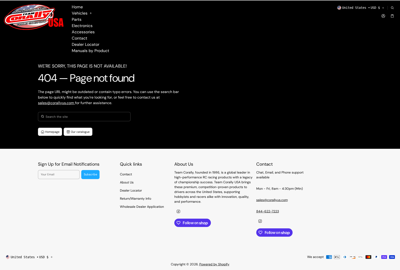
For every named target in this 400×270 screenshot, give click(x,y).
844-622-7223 (267, 211)
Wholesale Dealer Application (142, 207)
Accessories (83, 31)
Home (77, 6)
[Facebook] (178, 211)
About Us (127, 182)
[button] (392, 8)
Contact (79, 38)
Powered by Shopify (214, 264)
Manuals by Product (90, 50)
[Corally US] (34, 17)
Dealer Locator (85, 44)
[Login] (383, 16)
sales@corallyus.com (56, 102)
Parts (76, 19)
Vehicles (80, 13)
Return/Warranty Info (135, 198)
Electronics (82, 25)
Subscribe (90, 174)
